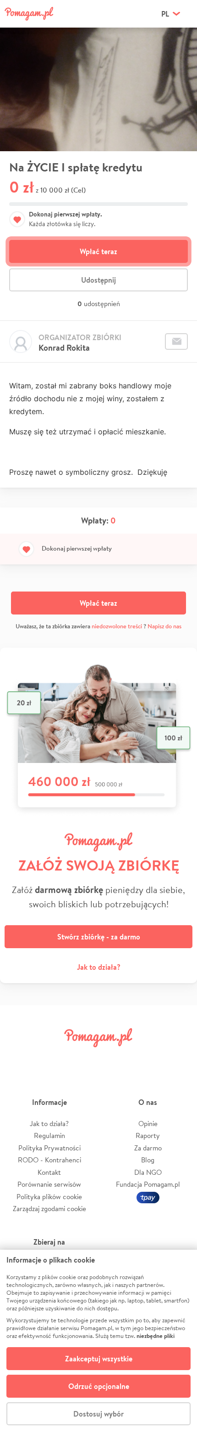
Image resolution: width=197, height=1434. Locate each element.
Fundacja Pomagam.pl (148, 1184)
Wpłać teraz (98, 251)
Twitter (51, 1058)
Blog (147, 1159)
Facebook (20, 1058)
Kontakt (49, 1172)
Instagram (83, 1058)
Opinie (148, 1123)
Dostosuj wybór (98, 1414)
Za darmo (148, 1148)
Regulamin (49, 1135)
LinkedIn (114, 1058)
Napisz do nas (164, 626)
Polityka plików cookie (49, 1196)
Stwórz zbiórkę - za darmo (98, 937)
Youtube (177, 1058)
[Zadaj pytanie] (176, 341)
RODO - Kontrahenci (49, 1159)
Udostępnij (98, 280)
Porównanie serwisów (49, 1184)
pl (165, 14)
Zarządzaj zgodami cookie (49, 1208)
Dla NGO (148, 1172)
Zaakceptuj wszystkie (98, 1359)
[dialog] (98, 1342)
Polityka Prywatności (49, 1148)
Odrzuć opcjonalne (98, 1386)
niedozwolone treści (117, 626)
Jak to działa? (98, 967)
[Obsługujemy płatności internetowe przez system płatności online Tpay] (148, 1196)
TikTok (146, 1058)
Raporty (148, 1135)
